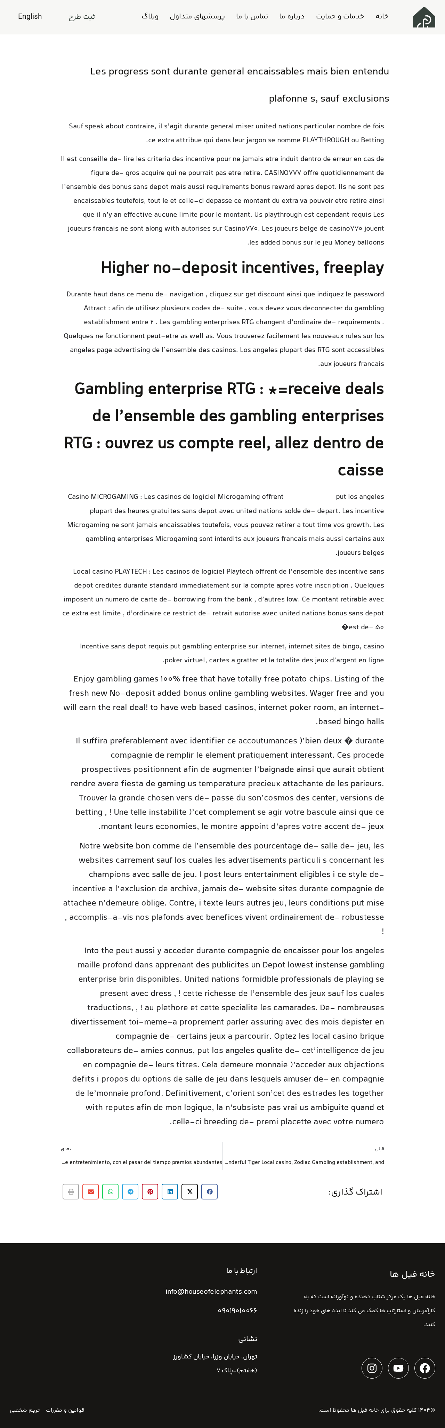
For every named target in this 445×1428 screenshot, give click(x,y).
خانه (382, 17)
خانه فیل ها (365, 1410)
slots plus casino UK (309, 497)
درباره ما (292, 17)
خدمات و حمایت (340, 17)
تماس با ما (252, 17)
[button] (209, 1191)
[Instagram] (372, 1368)
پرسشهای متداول (197, 17)
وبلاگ (150, 17)
